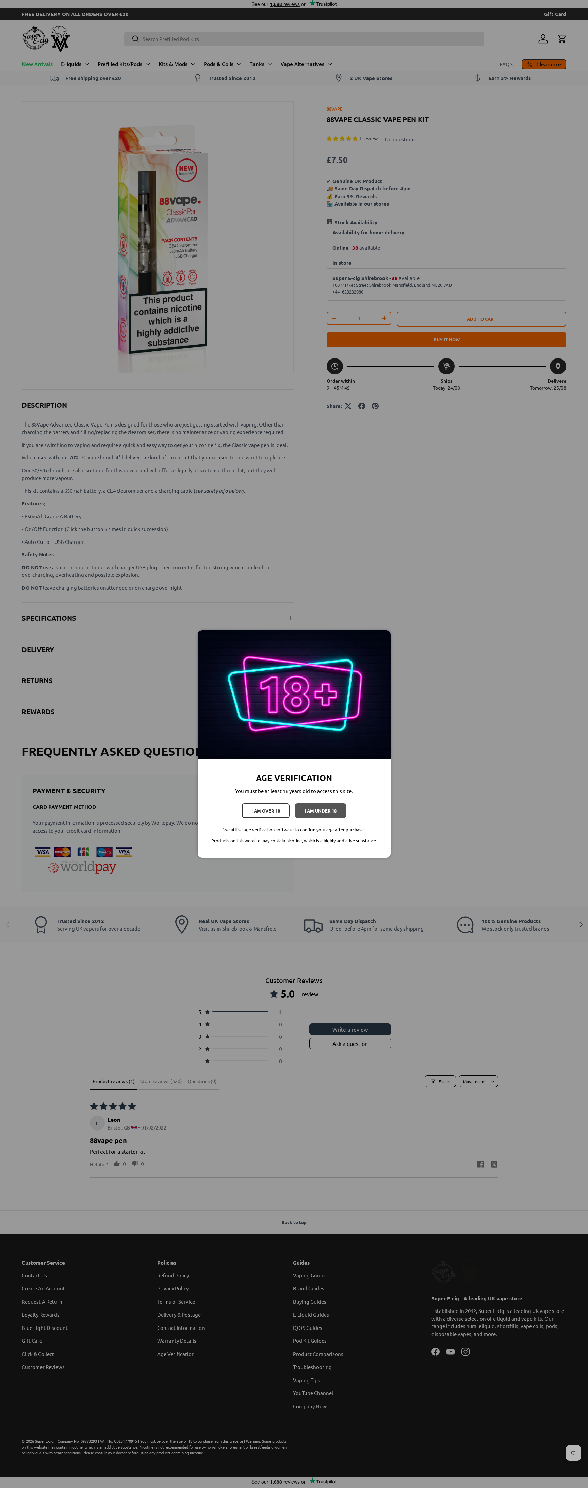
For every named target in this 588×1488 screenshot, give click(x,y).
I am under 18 (321, 811)
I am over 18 (265, 811)
